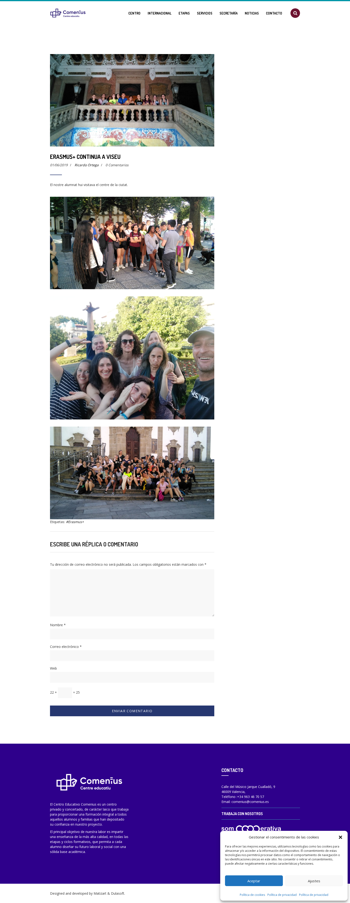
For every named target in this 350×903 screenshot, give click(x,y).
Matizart (100, 893)
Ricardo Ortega (87, 165)
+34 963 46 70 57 (250, 796)
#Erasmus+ (75, 522)
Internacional (159, 13)
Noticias (252, 13)
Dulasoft (117, 893)
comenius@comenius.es (250, 801)
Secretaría (229, 13)
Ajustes (314, 880)
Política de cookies (252, 895)
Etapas (184, 13)
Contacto (274, 13)
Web (53, 668)
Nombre (58, 625)
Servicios (204, 13)
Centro (134, 13)
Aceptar (253, 880)
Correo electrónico (66, 646)
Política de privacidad (282, 895)
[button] (340, 837)
